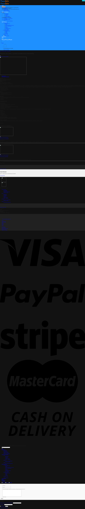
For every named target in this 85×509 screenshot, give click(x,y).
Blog (2, 37)
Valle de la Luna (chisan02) (4, 138)
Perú (2, 193)
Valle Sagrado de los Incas (9, 25)
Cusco (6, 15)
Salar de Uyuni (7, 19)
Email (4, 487)
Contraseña (2, 504)
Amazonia (6, 13)
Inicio (3, 5)
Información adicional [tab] (5, 76)
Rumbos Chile (6, 34)
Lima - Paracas (6, 198)
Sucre (6, 32)
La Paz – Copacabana (8, 18)
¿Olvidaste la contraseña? (4, 507)
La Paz (6, 33)
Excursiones (5, 8)
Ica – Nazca (7, 29)
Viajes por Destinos (5, 454)
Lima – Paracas (7, 459)
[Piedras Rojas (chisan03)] (6, 153)
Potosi (6, 31)
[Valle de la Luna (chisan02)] (6, 135)
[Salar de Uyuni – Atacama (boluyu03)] (4, 186)
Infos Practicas (4, 464)
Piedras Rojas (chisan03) (4, 156)
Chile (4, 20)
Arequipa (6, 14)
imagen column (6, 477)
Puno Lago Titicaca (8, 26)
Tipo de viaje (4, 51)
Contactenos (4, 36)
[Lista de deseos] (0, 154)
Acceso (7, 506)
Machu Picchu (7, 23)
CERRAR (83, 0)
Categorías (3, 6)
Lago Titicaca (7, 16)
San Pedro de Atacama (7, 202)
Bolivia (5, 17)
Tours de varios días (7, 191)
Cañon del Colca (8, 28)
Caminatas (5, 7)
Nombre (4, 485)
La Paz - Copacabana (7, 199)
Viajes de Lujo (6, 9)
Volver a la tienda (6, 49)
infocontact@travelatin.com (6, 219)
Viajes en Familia (6, 10)
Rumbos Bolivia (6, 30)
